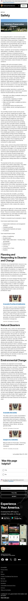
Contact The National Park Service (9, 576)
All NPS (14, 496)
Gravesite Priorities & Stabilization (14, 304)
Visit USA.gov (5, 597)
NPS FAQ (3, 578)
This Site (14, 493)
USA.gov (3, 587)
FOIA (2, 572)
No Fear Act (3, 581)
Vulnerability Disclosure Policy (8, 585)
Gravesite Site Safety (10, 412)
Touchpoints (10, 481)
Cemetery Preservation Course (14, 25)
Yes (6, 470)
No (6, 474)
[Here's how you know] (14, 2)
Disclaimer (3, 583)
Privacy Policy (4, 569)
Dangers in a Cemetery (10, 439)
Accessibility (4, 567)
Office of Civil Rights (6, 590)
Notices (2, 574)
